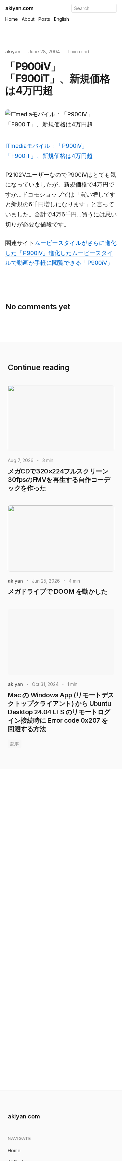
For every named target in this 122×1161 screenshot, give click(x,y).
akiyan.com (19, 8)
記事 (14, 743)
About (28, 19)
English (61, 19)
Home (11, 19)
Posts (44, 19)
